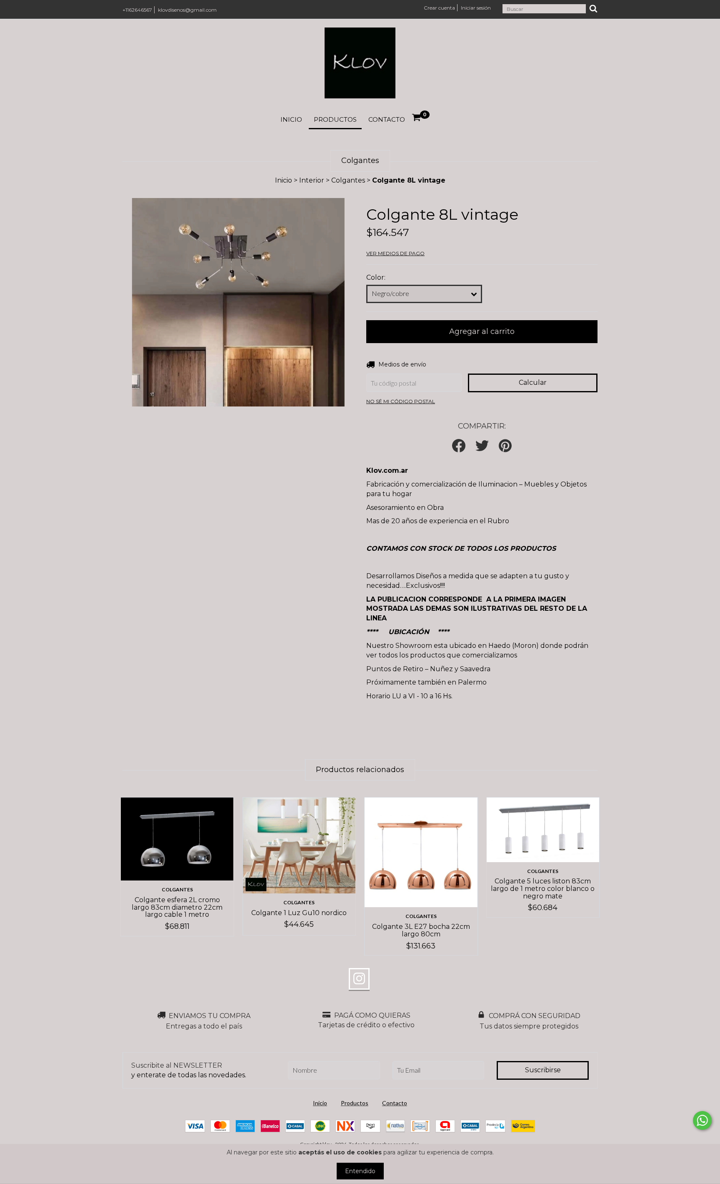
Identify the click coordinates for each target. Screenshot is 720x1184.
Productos (335, 119)
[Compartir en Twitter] (482, 446)
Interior (311, 180)
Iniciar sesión (476, 8)
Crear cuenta (439, 8)
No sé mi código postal (400, 401)
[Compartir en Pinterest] (505, 446)
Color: (375, 277)
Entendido (360, 1171)
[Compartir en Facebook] (458, 446)
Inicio (291, 119)
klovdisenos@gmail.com (187, 10)
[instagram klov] (359, 979)
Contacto (386, 119)
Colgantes (348, 180)
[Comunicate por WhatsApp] (702, 1120)
